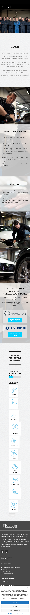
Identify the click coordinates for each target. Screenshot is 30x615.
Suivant (12, 515)
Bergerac (14, 305)
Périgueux (19, 304)
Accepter (15, 602)
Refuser (15, 606)
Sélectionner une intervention (13, 383)
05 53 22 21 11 (6, 561)
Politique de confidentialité (18, 613)
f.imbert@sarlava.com (8, 573)
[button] (28, 587)
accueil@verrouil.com (7, 563)
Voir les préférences (15, 610)
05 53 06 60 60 (6, 571)
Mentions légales (8, 613)
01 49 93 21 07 (6, 581)
